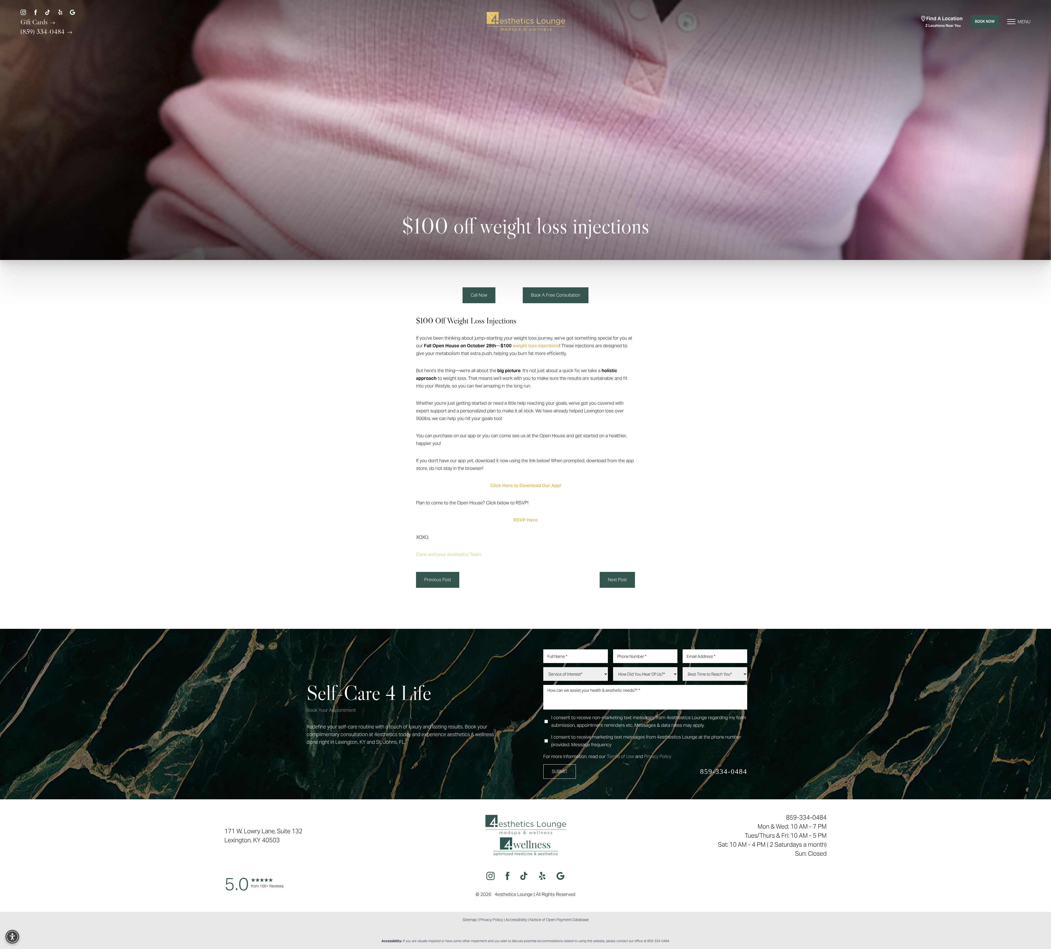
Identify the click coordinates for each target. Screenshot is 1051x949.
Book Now (985, 21)
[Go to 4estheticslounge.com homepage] (525, 21)
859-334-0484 (723, 772)
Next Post (617, 580)
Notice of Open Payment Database (559, 919)
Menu (1024, 22)
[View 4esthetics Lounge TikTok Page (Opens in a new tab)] (48, 12)
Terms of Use (620, 756)
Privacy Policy (657, 756)
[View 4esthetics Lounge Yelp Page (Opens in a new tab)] (60, 12)
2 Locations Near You (944, 21)
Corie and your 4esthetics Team (448, 554)
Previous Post (437, 580)
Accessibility (516, 919)
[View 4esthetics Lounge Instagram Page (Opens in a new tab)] (23, 12)
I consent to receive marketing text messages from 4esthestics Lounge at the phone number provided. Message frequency (646, 741)
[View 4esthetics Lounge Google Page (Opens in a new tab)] (72, 12)
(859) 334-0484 (43, 31)
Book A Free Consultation (555, 295)
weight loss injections (536, 346)
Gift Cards (35, 22)
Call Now (479, 295)
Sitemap (470, 919)
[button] (1011, 21)
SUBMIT (559, 771)
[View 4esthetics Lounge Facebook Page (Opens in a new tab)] (35, 12)
